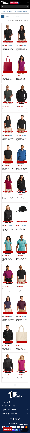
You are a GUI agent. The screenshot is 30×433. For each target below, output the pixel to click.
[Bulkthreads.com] (5, 2)
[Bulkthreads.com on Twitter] (19, 419)
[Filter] (2, 16)
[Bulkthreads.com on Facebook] (14, 419)
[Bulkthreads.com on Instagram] (16, 419)
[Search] (21, 2)
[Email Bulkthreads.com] (11, 419)
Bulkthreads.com (17, 423)
